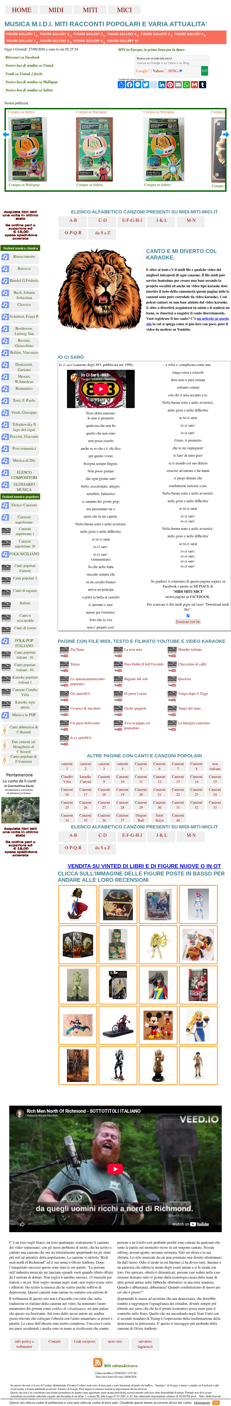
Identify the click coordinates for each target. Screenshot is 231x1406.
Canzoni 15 (215, 779)
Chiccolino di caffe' (192, 664)
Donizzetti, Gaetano (24, 367)
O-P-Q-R (73, 232)
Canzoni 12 (159, 779)
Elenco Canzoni (24, 504)
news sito (115, 1347)
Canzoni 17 (85, 792)
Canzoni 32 (196, 805)
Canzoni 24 (215, 792)
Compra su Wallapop (24, 184)
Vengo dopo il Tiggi (193, 693)
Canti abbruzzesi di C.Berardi (24, 729)
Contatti (55, 1347)
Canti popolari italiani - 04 (25, 667)
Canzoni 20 (141, 792)
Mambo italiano (190, 649)
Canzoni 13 (178, 779)
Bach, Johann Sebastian (24, 295)
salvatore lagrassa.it (145, 1350)
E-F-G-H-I (132, 220)
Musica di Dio (24, 460)
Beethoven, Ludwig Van (24, 331)
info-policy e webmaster (24, 1350)
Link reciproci (84, 1347)
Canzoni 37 (122, 818)
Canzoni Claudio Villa (25, 692)
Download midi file (188, 622)
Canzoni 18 (104, 792)
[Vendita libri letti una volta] (20, 225)
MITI (90, 9)
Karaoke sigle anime (25, 705)
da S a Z (102, 232)
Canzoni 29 (141, 805)
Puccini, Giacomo (24, 436)
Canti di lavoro (25, 627)
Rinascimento (24, 256)
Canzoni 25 (67, 805)
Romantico (24, 388)
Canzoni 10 (122, 779)
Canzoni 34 (67, 818)
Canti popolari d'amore (25, 568)
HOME (21, 9)
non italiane (215, 766)
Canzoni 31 (178, 805)
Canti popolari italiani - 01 (25, 655)
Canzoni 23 (196, 792)
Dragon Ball (141, 818)
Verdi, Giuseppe (24, 412)
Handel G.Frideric (24, 280)
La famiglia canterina (194, 722)
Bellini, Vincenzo (24, 352)
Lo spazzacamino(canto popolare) (87, 681)
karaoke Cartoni (85, 779)
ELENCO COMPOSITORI (24, 475)
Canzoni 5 (141, 766)
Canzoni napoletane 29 (25, 544)
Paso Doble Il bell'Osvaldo (144, 664)
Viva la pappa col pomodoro (137, 725)
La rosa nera (133, 649)
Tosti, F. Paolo (24, 400)
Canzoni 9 (104, 779)
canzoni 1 (67, 766)
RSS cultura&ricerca (120, 1372)
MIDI (56, 9)
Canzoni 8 (196, 766)
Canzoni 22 (178, 792)
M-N (191, 220)
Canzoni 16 (67, 792)
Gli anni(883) (80, 693)
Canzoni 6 (159, 766)
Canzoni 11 (141, 779)
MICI (124, 9)
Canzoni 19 (122, 792)
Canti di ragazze (25, 590)
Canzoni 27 (104, 805)
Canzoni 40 (178, 818)
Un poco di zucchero (85, 708)
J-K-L (161, 220)
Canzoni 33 (215, 805)
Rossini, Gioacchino (24, 343)
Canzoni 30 (159, 805)
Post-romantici (24, 448)
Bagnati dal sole (136, 678)
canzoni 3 (104, 766)
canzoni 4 (122, 766)
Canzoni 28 (122, 805)
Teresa (75, 664)
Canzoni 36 (104, 818)
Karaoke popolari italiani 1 (25, 680)
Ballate (25, 602)
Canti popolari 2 (25, 578)
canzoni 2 (85, 766)
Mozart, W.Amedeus (24, 379)
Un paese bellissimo (85, 722)
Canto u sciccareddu (25, 618)
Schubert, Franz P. (24, 316)
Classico (24, 304)
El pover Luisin (135, 693)
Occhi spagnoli (135, 708)
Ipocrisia (184, 678)
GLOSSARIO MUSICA (24, 487)
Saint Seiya (159, 818)
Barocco (24, 268)
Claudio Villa (67, 779)
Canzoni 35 (85, 818)
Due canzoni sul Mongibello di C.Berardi (23, 745)
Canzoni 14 (196, 779)
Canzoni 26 (85, 805)
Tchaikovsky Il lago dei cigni (24, 427)
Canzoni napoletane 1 (25, 531)
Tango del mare (189, 708)
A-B (73, 220)
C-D (103, 220)
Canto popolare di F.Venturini (24, 759)
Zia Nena (77, 649)
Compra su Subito (21, 111)
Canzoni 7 (178, 766)
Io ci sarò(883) (80, 737)
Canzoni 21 (159, 792)
